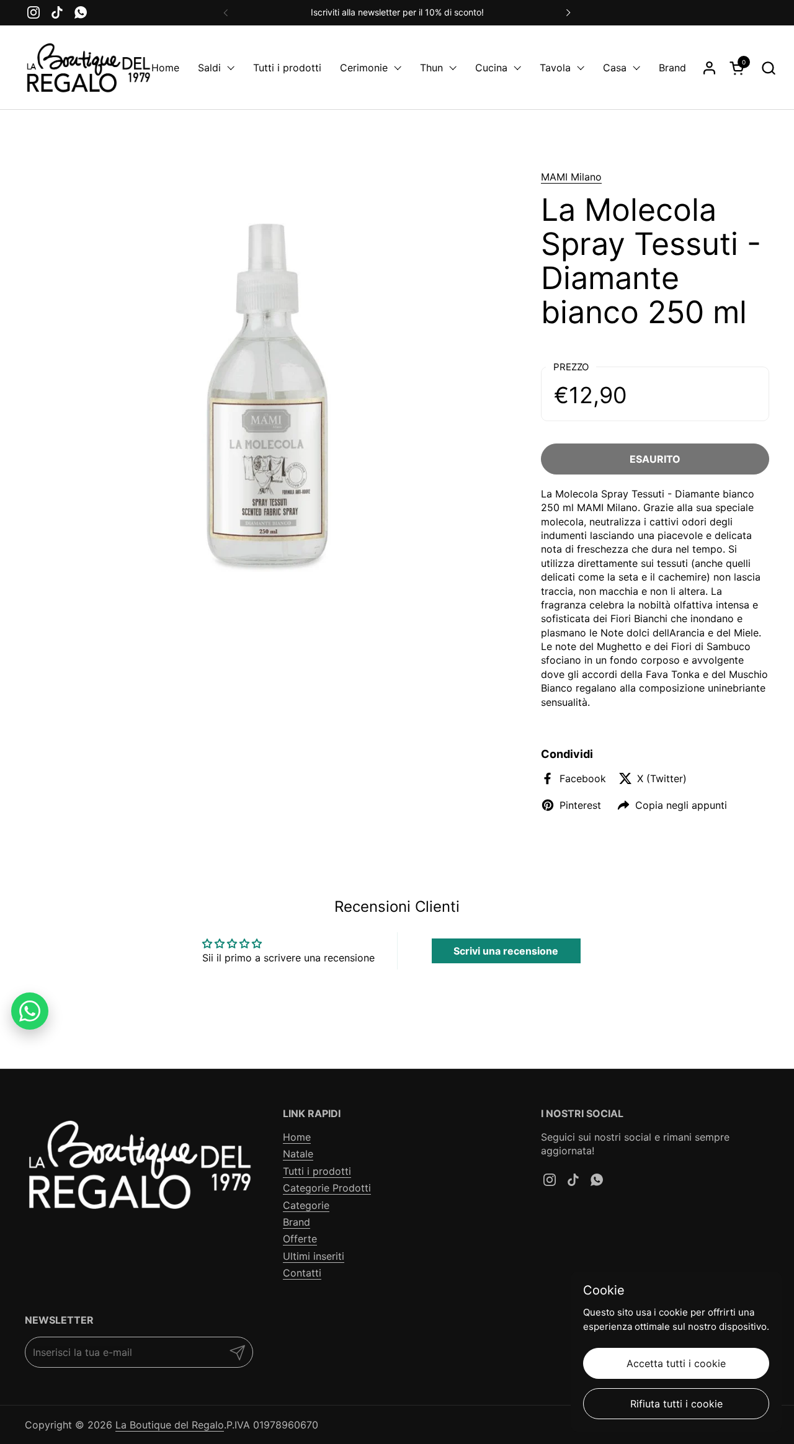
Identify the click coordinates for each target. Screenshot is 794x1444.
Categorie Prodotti (327, 1188)
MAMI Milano (571, 177)
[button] (768, 68)
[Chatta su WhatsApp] (29, 1011)
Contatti (302, 1273)
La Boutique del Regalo (169, 1425)
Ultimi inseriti (313, 1256)
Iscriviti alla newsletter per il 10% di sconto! (397, 12)
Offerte (300, 1238)
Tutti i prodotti (317, 1171)
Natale (298, 1154)
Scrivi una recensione (505, 951)
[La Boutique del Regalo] (88, 67)
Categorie (306, 1205)
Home (297, 1137)
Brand (296, 1222)
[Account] (709, 68)
